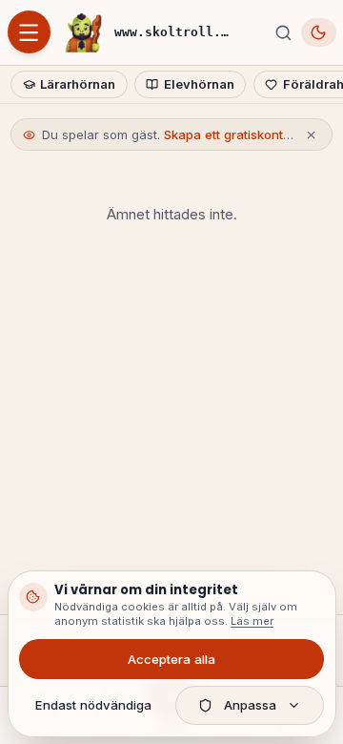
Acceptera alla (171, 659)
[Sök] (283, 32)
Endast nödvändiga (93, 705)
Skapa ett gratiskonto (227, 134)
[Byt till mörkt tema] (318, 32)
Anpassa (250, 705)
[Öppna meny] (29, 31)
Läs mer (252, 621)
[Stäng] (311, 135)
